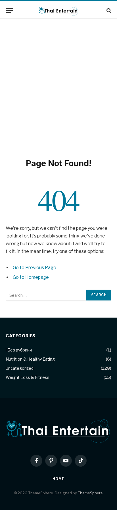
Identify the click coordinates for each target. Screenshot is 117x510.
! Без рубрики (19, 350)
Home (58, 479)
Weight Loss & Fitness (27, 377)
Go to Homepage (31, 277)
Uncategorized (20, 368)
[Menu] (9, 10)
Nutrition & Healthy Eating (30, 359)
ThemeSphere (90, 493)
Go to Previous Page (34, 267)
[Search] (108, 10)
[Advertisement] (58, 87)
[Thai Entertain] (59, 10)
